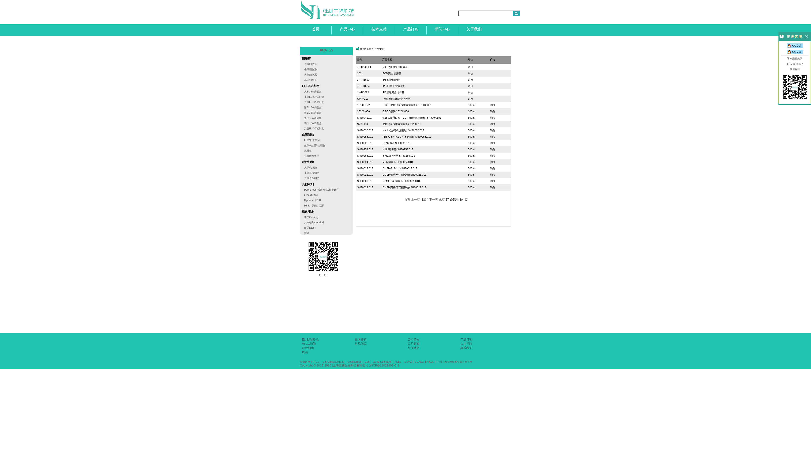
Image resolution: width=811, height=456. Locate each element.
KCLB (398, 361)
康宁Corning (311, 217)
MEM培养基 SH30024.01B (397, 162)
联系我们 (466, 348)
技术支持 (379, 29)
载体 (306, 233)
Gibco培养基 (311, 195)
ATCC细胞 (309, 343)
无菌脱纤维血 (311, 156)
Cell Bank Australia (333, 361)
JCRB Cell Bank (383, 361)
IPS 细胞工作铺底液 (393, 86)
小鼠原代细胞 (311, 172)
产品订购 (410, 29)
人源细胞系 (310, 64)
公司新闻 (413, 343)
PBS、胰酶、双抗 (314, 205)
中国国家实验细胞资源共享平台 (454, 361)
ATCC (316, 361)
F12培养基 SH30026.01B (396, 143)
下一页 (433, 199)
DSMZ (408, 361)
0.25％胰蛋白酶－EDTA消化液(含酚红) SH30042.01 (411, 117)
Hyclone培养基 (312, 200)
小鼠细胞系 (310, 69)
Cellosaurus (354, 361)
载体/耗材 (308, 211)
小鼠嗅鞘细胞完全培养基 (396, 98)
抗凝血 (308, 150)
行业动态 (413, 348)
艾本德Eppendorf (314, 222)
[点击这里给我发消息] (795, 46)
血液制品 (308, 134)
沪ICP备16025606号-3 (384, 365)
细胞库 (306, 58)
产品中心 (347, 29)
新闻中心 (442, 29)
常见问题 (361, 343)
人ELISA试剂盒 (312, 91)
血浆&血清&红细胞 (314, 145)
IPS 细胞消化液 (391, 79)
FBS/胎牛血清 (312, 140)
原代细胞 (308, 162)
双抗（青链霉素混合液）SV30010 (401, 124)
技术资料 (361, 339)
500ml (471, 117)
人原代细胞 (310, 167)
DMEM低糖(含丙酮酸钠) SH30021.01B (404, 174)
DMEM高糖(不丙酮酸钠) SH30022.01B (404, 187)
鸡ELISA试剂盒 (312, 123)
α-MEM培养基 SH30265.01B (398, 155)
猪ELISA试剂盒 (312, 107)
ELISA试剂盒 (311, 86)
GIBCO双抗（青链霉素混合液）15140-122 (406, 105)
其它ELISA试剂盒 (314, 128)
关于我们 (474, 29)
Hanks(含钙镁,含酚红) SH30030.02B (403, 130)
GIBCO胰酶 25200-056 (395, 111)
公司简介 (413, 339)
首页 (316, 29)
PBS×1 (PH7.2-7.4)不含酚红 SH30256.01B (406, 136)
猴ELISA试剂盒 (312, 112)
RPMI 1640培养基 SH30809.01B (401, 181)
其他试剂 (308, 184)
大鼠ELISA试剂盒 (314, 102)
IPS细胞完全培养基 (393, 92)
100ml (471, 105)
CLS (367, 361)
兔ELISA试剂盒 (312, 118)
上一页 (415, 199)
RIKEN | (430, 361)
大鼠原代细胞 (311, 178)
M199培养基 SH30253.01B (398, 149)
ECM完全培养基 (391, 73)
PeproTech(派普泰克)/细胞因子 (321, 189)
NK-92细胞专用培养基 (395, 67)
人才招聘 (466, 343)
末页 (442, 199)
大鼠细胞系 (310, 74)
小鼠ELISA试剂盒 (314, 96)
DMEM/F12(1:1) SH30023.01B (400, 168)
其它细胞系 (310, 80)
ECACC (420, 361)
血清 (305, 352)
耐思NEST (310, 227)
